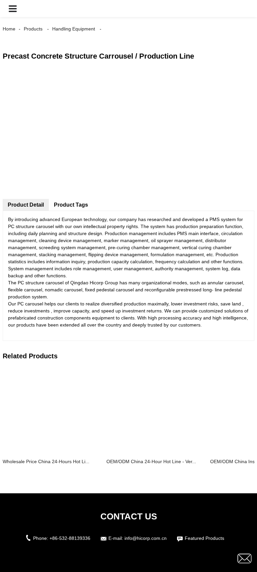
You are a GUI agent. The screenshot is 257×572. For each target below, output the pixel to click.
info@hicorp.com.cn (145, 538)
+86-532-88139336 (70, 538)
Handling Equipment (73, 28)
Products (33, 28)
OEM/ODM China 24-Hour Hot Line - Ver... (151, 461)
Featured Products (204, 538)
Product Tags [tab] (71, 205)
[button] (13, 8)
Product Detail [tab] (26, 205)
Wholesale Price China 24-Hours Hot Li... (46, 461)
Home (9, 28)
